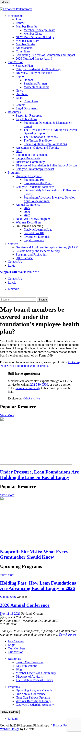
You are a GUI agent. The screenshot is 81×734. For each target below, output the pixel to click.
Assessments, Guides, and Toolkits (37, 147)
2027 (27, 215)
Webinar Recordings (28, 222)
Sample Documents (28, 158)
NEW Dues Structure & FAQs (35, 37)
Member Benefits (26, 26)
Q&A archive (31, 398)
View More (7, 415)
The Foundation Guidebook (41, 137)
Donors (28, 80)
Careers (20, 104)
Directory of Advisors (29, 676)
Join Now (33, 272)
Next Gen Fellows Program (33, 219)
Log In (12, 282)
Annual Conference (28, 204)
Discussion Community (30, 162)
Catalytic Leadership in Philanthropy (38, 69)
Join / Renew (16, 641)
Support (21, 76)
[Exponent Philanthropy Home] (16, 9)
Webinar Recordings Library (33, 701)
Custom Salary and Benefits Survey (38, 251)
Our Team (22, 94)
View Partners (67, 634)
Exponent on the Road (38, 183)
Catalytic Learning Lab (38, 229)
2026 (27, 211)
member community (28, 388)
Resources (14, 112)
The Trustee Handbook (38, 140)
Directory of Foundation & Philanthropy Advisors (46, 165)
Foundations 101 (34, 179)
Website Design (9, 729)
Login (11, 265)
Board (19, 97)
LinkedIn (13, 289)
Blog (19, 151)
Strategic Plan (24, 65)
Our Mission (15, 62)
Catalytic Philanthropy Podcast (35, 169)
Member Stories (25, 44)
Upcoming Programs (28, 176)
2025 (27, 208)
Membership (15, 15)
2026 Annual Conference (25, 605)
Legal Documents (27, 108)
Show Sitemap (10, 711)
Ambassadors (24, 47)
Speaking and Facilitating (31, 254)
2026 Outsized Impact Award (34, 58)
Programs (14, 172)
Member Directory (27, 40)
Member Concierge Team (39, 30)
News (19, 90)
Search (43, 299)
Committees (23, 51)
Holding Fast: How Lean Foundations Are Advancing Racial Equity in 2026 (38, 585)
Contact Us (15, 261)
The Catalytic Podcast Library (34, 680)
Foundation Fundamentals (32, 154)
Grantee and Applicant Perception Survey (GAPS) (47, 247)
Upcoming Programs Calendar (34, 690)
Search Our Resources (29, 662)
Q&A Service (24, 258)
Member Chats (33, 33)
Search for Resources (29, 115)
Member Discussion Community (36, 673)
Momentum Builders (36, 87)
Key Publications (26, 119)
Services (13, 243)
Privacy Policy (62, 725)
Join (18, 19)
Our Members (16, 648)
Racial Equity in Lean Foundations (45, 144)
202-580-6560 (39, 384)
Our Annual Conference (31, 694)
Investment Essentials (37, 236)
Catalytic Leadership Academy (35, 186)
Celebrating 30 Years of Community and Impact (45, 55)
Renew (20, 23)
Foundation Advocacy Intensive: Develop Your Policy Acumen (49, 199)
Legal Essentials (34, 240)
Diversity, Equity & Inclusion (34, 72)
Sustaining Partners (35, 83)
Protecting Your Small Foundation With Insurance (40, 363)
